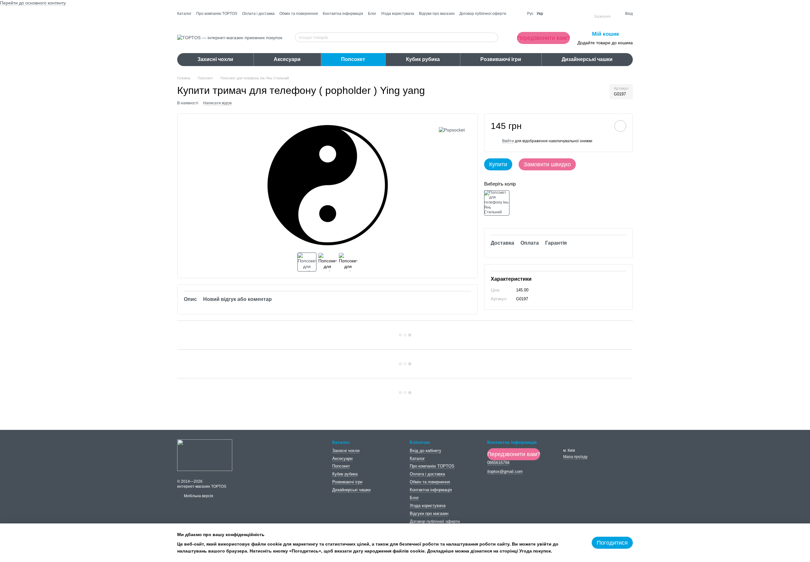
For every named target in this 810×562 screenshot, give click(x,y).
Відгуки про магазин (437, 13)
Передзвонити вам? (543, 38)
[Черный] (496, 203)
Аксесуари (287, 59)
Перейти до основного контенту (33, 2)
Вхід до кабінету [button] (425, 450)
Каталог (184, 13)
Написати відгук (217, 103)
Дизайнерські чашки (587, 59)
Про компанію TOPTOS (216, 13)
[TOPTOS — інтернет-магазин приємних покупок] (204, 455)
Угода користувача (397, 13)
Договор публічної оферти (482, 13)
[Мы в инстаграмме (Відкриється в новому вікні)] (517, 13)
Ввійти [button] (508, 141)
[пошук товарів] (493, 37)
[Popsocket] (451, 129)
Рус (530, 13)
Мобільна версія (198, 496)
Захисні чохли (215, 59)
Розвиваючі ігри (500, 59)
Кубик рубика (423, 59)
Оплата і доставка (258, 13)
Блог (372, 13)
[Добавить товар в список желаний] (620, 126)
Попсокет (353, 59)
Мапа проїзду (575, 457)
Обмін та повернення (298, 13)
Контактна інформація (343, 13)
